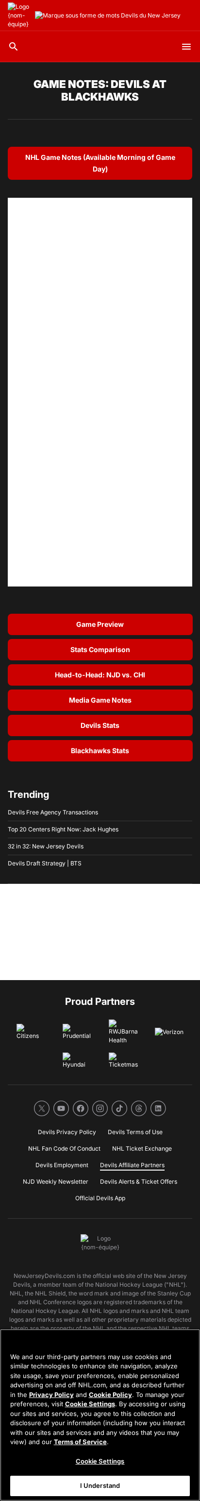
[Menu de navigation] (186, 46)
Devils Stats (100, 725)
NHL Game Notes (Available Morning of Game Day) (100, 163)
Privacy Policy (51, 1394)
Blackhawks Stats (100, 750)
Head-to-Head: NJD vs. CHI (100, 675)
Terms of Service (80, 1442)
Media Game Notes (100, 700)
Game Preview (100, 624)
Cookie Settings (90, 1404)
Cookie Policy (110, 1394)
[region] (100, 1415)
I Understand (100, 1485)
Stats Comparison (100, 649)
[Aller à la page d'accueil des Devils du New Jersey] (19, 15)
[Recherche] (13, 46)
